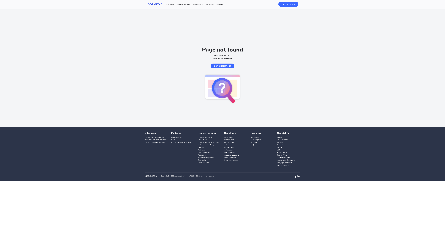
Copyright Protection (284, 163)
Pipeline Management (206, 157)
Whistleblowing (283, 165)
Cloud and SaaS (204, 163)
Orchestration (229, 147)
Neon (173, 140)
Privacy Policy (282, 152)
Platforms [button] (170, 4)
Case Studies (203, 140)
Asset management (231, 155)
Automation (202, 155)
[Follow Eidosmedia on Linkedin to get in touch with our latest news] (298, 176)
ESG (278, 150)
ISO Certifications (283, 157)
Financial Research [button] (183, 4)
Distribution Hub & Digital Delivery (207, 146)
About (279, 137)
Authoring (201, 150)
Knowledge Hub (256, 140)
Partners (280, 147)
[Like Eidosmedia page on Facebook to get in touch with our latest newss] (295, 176)
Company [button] (220, 4)
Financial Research (205, 137)
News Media (228, 137)
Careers (280, 142)
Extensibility (202, 160)
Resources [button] (210, 4)
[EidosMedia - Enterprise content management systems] (153, 176)
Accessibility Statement (286, 160)
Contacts (280, 145)
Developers (255, 137)
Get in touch (288, 4)
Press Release (282, 140)
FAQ (252, 145)
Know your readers (231, 160)
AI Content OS (176, 137)
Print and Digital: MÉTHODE (181, 142)
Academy (254, 142)
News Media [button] (198, 4)
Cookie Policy (282, 155)
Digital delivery (229, 152)
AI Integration (229, 142)
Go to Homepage (222, 66)
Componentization (204, 152)
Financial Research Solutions (208, 142)
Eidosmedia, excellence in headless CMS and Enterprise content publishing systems (156, 139)
